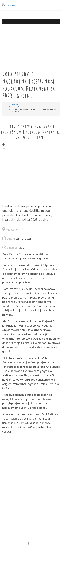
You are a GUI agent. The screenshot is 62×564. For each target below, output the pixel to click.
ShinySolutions (42, 550)
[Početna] (8, 5)
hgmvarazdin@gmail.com (36, 486)
